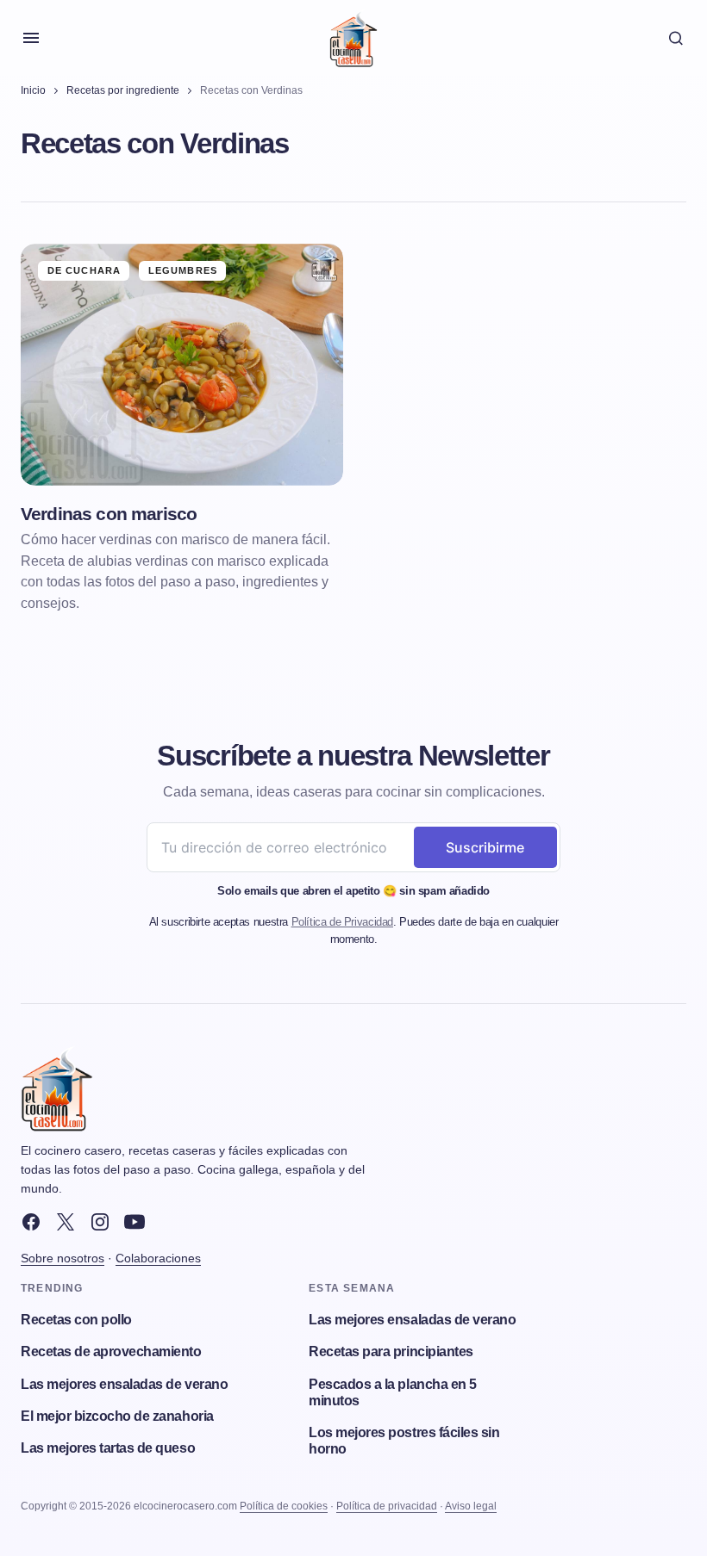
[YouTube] (134, 1222)
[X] (65, 1222)
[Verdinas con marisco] (182, 365)
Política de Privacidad (342, 921)
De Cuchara (84, 270)
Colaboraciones (158, 1258)
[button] (31, 38)
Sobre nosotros (62, 1258)
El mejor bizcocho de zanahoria (117, 1416)
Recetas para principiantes (391, 1351)
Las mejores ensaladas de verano (124, 1384)
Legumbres (182, 270)
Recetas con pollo (76, 1319)
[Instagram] (100, 1222)
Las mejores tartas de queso (108, 1448)
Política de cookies (284, 1506)
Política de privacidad (386, 1506)
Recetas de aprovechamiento (111, 1351)
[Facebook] (31, 1222)
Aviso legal (471, 1506)
